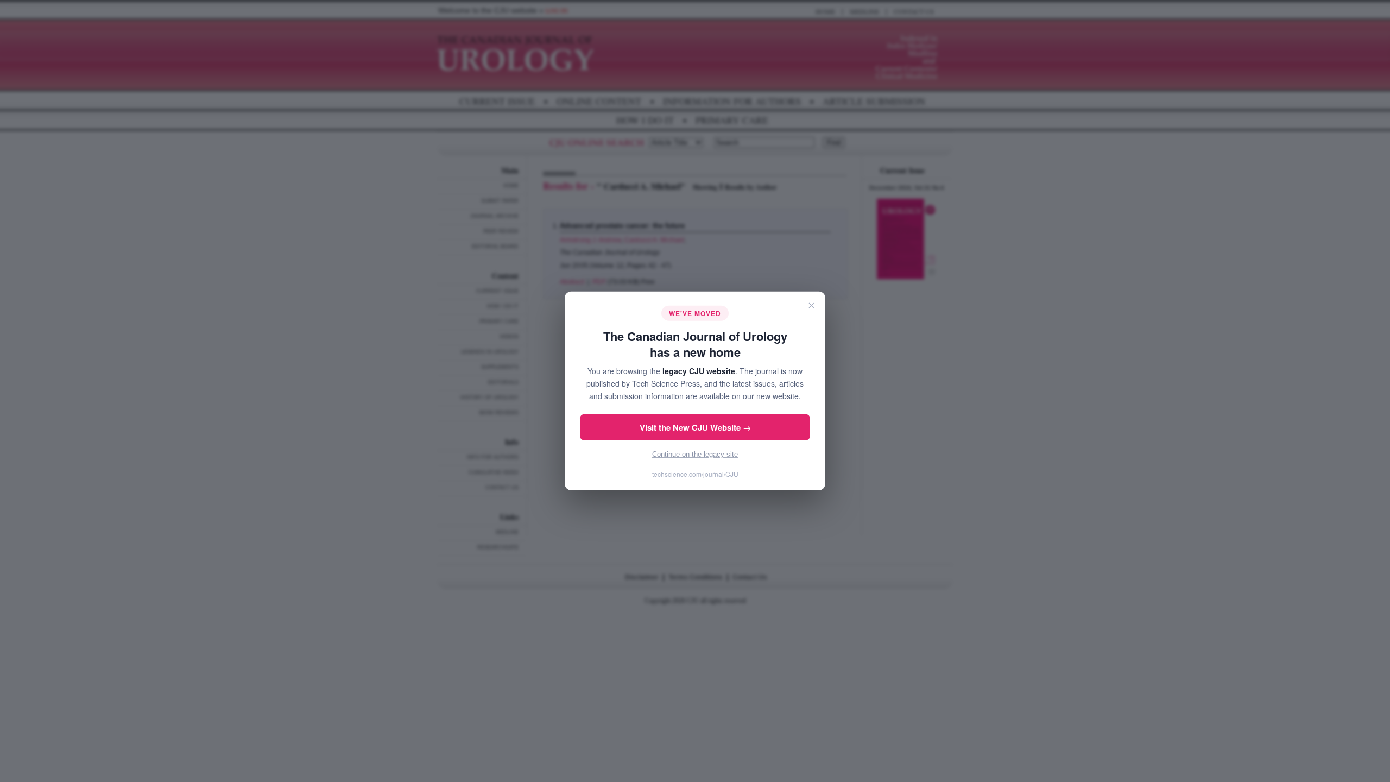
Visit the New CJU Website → (695, 427)
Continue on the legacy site (695, 454)
